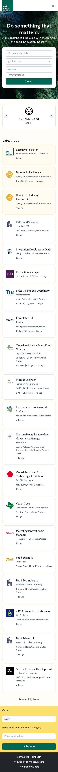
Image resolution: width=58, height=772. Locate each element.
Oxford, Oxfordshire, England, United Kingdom (33, 679)
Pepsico (20, 442)
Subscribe (29, 746)
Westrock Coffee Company (29, 584)
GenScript (21, 615)
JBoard (35, 766)
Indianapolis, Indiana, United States (32, 230)
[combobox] (29, 61)
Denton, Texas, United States (30, 512)
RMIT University (23, 480)
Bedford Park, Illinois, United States (32, 388)
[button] (51, 116)
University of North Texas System (32, 507)
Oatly (18, 253)
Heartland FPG (23, 226)
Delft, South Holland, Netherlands (32, 619)
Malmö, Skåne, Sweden (35, 253)
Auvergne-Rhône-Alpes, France (30, 326)
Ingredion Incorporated (27, 353)
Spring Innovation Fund (27, 176)
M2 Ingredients (23, 294)
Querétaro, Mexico (37, 538)
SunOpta (20, 411)
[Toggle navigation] (53, 5)
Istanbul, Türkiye (30, 276)
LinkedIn (36, 756)
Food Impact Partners (26, 153)
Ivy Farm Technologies (26, 673)
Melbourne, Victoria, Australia (29, 484)
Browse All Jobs (28, 699)
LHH (18, 276)
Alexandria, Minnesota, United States (33, 415)
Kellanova (20, 538)
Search (29, 81)
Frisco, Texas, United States (29, 566)
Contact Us (23, 756)
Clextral (19, 322)
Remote (44, 153)
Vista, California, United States (30, 299)
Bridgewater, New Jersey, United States (31, 359)
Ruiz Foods (21, 561)
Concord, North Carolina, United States (31, 591)
